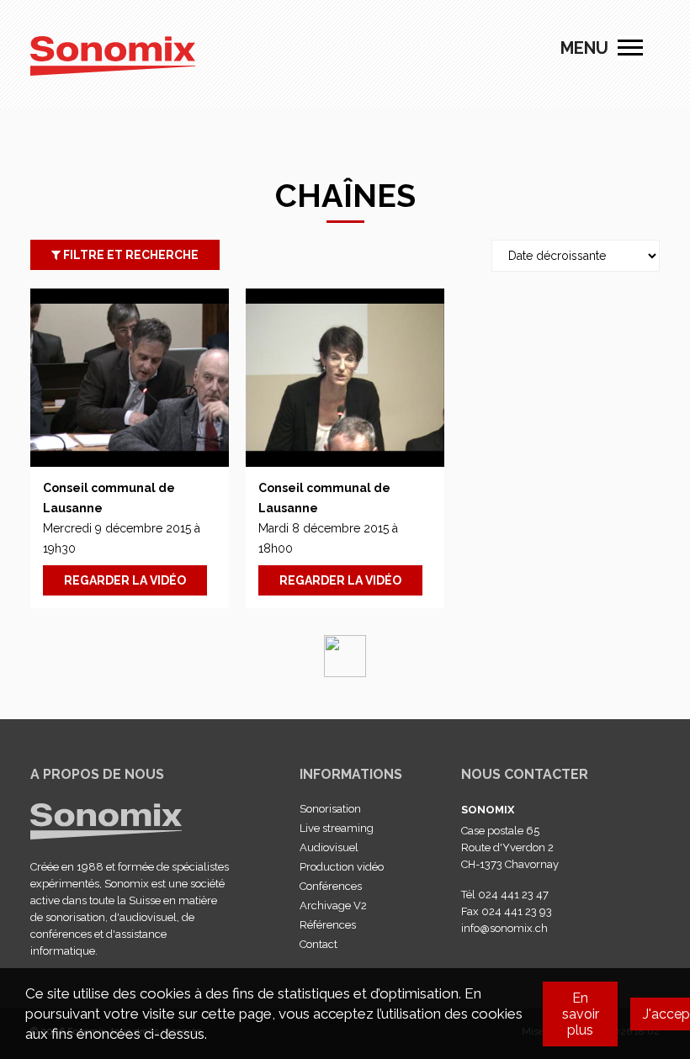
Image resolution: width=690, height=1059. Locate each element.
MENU (630, 48)
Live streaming (337, 828)
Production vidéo (342, 866)
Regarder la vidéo (125, 580)
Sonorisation (330, 808)
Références (328, 925)
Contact (318, 944)
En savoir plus (580, 1014)
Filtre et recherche (130, 255)
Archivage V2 (333, 905)
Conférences (331, 886)
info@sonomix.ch (504, 928)
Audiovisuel (329, 847)
